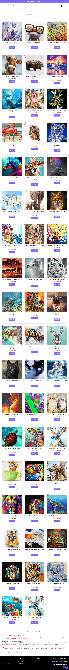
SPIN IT (47, 341)
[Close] (52, 322)
